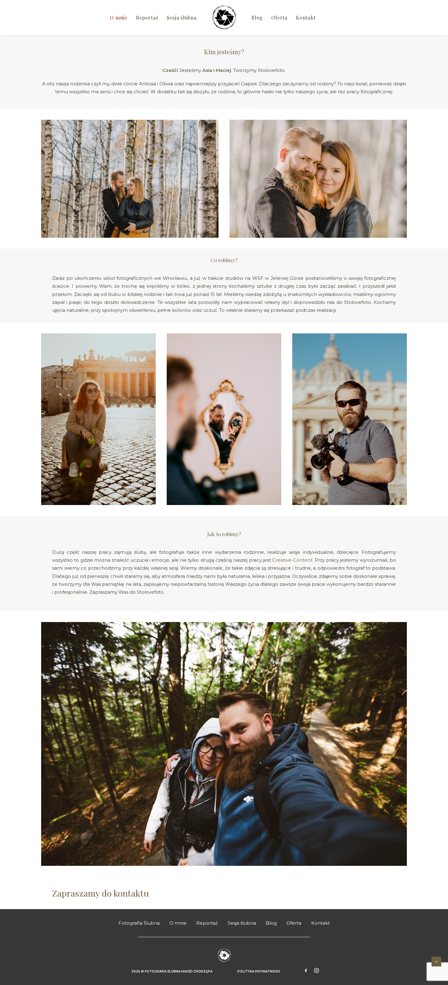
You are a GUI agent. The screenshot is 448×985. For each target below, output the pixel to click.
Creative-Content (292, 560)
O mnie (118, 17)
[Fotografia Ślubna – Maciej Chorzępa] (224, 17)
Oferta (279, 17)
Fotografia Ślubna (139, 923)
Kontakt (306, 17)
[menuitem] (119, 17)
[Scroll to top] (436, 961)
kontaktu (132, 893)
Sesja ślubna (182, 17)
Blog (257, 17)
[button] (306, 971)
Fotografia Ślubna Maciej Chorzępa (178, 971)
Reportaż (147, 17)
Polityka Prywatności (258, 971)
